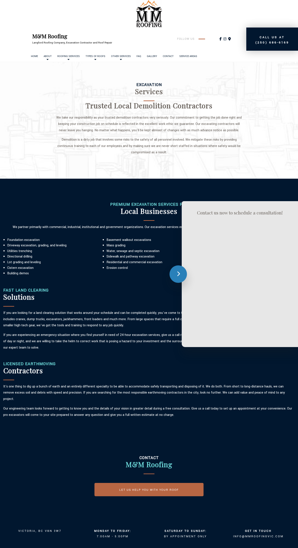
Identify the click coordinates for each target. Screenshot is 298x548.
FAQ (139, 56)
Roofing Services (68, 56)
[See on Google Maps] (229, 39)
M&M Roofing (49, 36)
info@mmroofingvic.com (258, 536)
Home (34, 56)
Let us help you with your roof (149, 489)
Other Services (121, 56)
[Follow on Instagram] (225, 39)
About (48, 56)
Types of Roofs (95, 56)
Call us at (272, 40)
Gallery (152, 56)
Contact (168, 56)
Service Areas (188, 56)
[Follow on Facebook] (220, 39)
